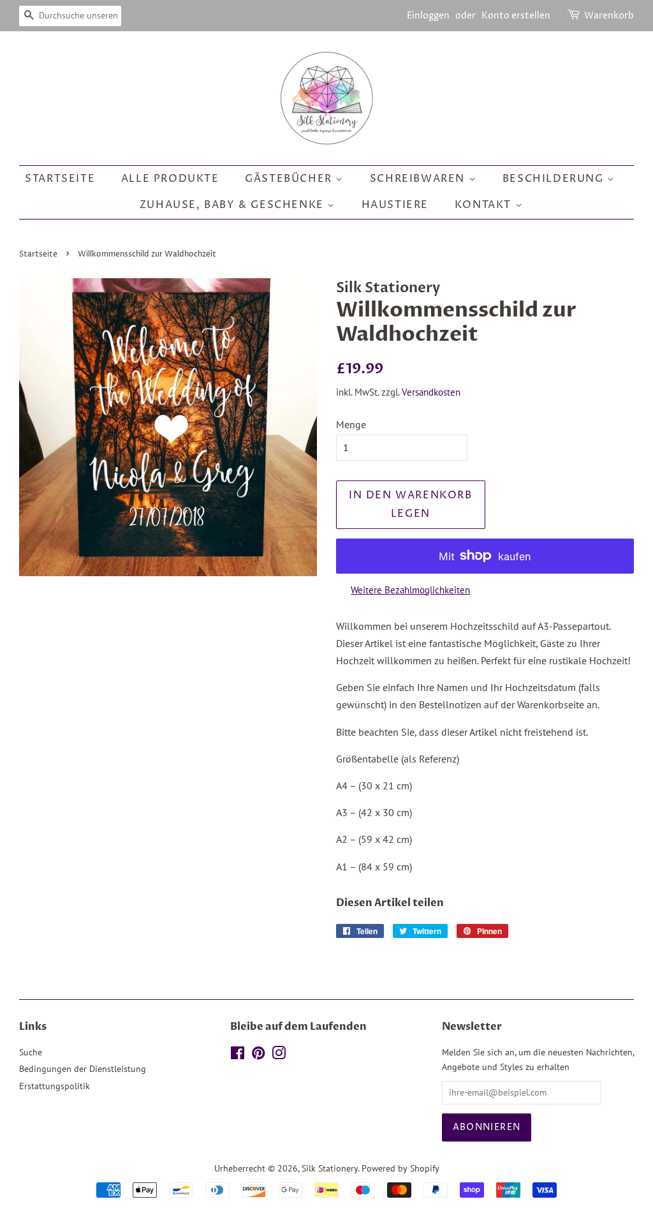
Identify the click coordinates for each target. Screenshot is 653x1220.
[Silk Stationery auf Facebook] (237, 1055)
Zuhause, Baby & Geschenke (234, 205)
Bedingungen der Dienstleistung (82, 1069)
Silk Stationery (330, 1168)
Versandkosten (431, 392)
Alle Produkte (170, 179)
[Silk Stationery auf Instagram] (279, 1055)
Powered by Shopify (400, 1168)
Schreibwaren (419, 179)
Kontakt (485, 205)
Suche (30, 1052)
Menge (351, 424)
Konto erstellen (515, 16)
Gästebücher (290, 179)
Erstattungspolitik (54, 1086)
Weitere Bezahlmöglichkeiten (410, 590)
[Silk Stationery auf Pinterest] (258, 1055)
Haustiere (395, 205)
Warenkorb (609, 16)
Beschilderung (555, 179)
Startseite (60, 179)
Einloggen (428, 16)
